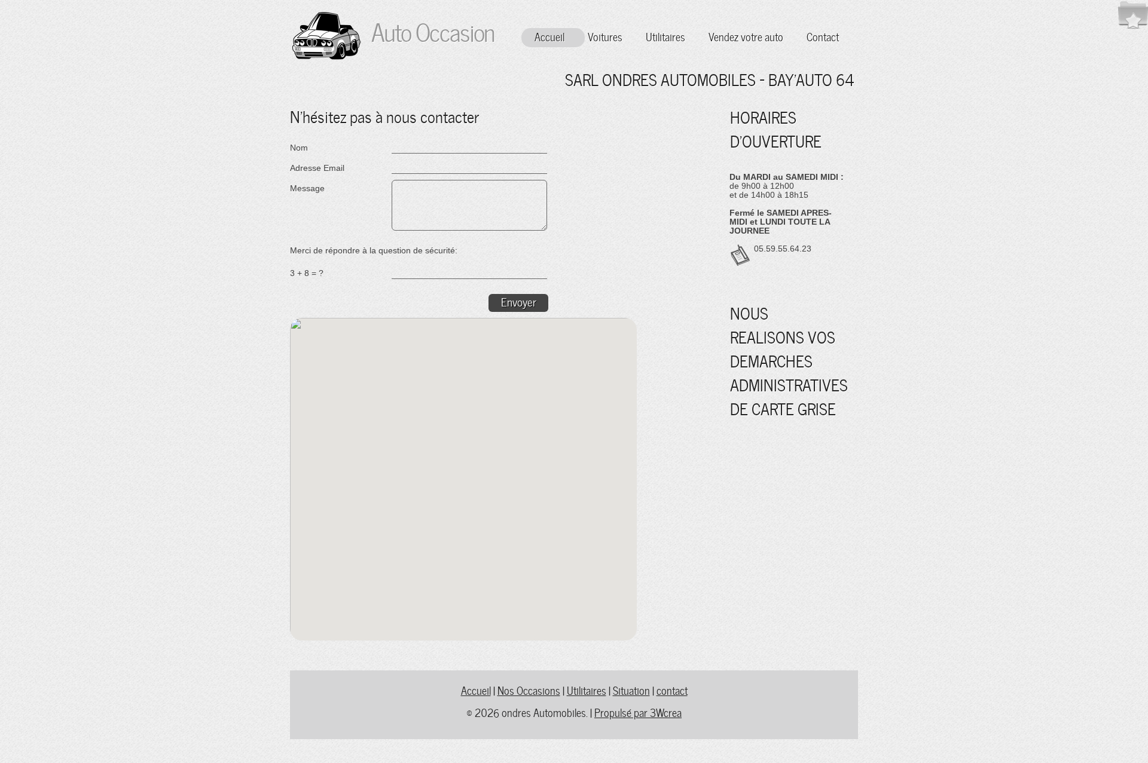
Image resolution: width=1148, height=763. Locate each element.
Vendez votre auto (746, 36)
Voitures (605, 36)
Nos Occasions (528, 690)
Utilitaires (665, 36)
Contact (823, 36)
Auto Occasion (428, 30)
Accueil (549, 36)
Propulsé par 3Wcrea (638, 712)
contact (672, 690)
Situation (631, 690)
